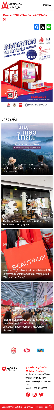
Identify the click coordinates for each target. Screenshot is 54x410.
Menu (46, 5)
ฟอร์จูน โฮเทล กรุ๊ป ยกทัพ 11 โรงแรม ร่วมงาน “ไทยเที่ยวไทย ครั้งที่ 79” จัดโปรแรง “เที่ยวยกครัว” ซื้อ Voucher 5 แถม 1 (25, 168)
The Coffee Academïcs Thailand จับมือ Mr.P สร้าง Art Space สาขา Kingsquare (26, 222)
